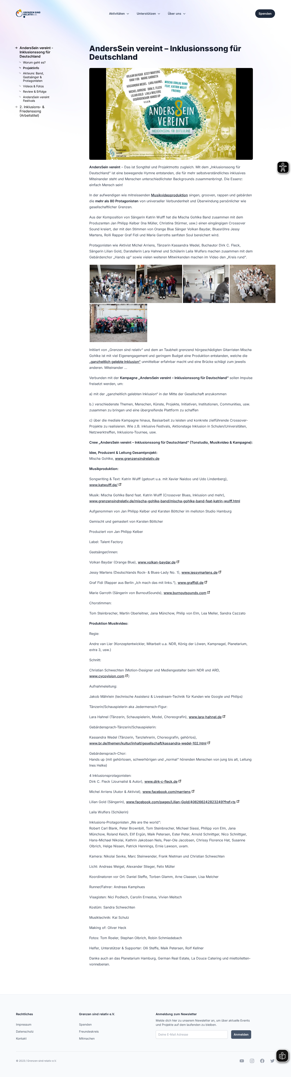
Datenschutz (25, 1031)
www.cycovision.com (106, 676)
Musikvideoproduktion (169, 195)
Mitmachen (87, 1038)
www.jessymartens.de (200, 572)
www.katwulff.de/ (103, 485)
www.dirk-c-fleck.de (160, 781)
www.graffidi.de (190, 582)
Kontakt (21, 1038)
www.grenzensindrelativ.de (137, 458)
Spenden (85, 1024)
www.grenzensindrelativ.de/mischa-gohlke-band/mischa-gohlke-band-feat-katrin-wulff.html (164, 501)
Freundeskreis (89, 1031)
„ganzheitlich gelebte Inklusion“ (115, 361)
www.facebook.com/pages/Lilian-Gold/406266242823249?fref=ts (181, 802)
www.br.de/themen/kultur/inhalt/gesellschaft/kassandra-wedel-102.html (147, 743)
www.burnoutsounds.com (185, 593)
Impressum (23, 1024)
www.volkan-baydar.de (157, 562)
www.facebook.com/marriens (167, 792)
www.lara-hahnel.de (205, 717)
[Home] (28, 13)
